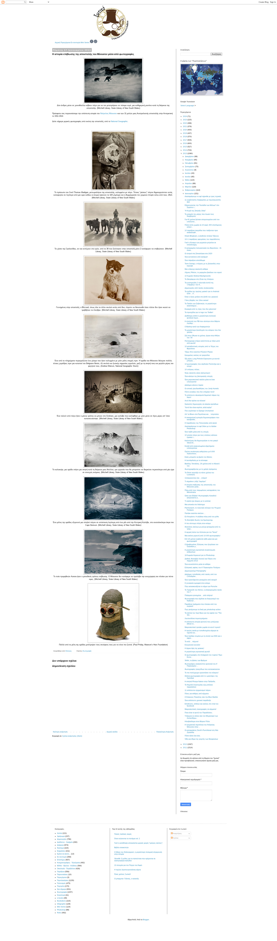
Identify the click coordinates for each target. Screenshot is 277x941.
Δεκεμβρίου (189, 156)
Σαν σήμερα (61, 889)
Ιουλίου (188, 173)
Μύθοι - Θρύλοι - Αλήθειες (67, 866)
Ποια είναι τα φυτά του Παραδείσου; (198, 713)
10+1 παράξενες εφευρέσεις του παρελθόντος (202, 239)
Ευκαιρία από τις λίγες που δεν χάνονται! (200, 309)
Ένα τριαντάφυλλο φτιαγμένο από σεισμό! (201, 580)
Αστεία (59, 833)
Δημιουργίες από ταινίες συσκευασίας (199, 288)
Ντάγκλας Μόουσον (108, 113)
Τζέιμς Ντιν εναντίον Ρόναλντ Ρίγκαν (199, 352)
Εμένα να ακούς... (64, 854)
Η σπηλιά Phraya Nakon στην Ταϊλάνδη (200, 682)
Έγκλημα (60, 848)
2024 (185, 116)
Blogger (146, 920)
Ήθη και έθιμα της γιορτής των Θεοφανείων (201, 739)
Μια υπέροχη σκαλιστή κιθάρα (196, 269)
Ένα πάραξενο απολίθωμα (195, 260)
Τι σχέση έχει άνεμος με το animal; (198, 501)
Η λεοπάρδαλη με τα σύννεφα (196, 460)
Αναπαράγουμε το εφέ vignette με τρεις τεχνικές (203, 196)
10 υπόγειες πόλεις (192, 370)
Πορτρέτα (60, 886)
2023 (185, 120)
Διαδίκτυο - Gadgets (65, 842)
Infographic (61, 904)
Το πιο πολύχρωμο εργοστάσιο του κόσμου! (201, 673)
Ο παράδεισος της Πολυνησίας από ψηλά (201, 423)
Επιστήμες (61, 860)
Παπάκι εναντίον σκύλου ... (195, 513)
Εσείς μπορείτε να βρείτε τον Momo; (198, 457)
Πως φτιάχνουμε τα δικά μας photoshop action (203, 610)
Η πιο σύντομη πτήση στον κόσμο (198, 523)
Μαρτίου (188, 187)
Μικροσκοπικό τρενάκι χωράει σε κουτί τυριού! (202, 627)
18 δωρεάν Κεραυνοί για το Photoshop (200, 555)
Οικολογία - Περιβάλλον (66, 869)
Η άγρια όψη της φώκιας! (194, 648)
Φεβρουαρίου (190, 190)
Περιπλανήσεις (62, 880)
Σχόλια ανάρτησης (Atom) (72, 736)
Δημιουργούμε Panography (195, 571)
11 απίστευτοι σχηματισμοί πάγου (198, 690)
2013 (185, 153)
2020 (185, 130)
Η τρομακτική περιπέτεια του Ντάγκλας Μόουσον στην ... (200, 726)
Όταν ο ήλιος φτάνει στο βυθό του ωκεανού (201, 297)
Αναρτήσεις (177, 834)
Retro (59, 913)
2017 (185, 140)
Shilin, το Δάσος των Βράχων (196, 660)
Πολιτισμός (61, 883)
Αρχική (57, 43)
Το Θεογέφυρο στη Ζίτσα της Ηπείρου (199, 279)
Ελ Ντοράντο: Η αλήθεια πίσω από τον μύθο (202, 517)
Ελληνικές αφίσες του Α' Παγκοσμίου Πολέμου (202, 568)
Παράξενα (61, 872)
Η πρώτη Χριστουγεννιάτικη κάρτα (127, 870)
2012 (185, 744)
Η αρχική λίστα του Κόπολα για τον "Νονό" (201, 532)
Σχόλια (175, 838)
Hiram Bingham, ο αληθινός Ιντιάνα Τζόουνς (202, 236)
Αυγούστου (189, 170)
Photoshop (61, 910)
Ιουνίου (188, 177)
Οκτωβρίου (189, 163)
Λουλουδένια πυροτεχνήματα (196, 618)
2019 (185, 133)
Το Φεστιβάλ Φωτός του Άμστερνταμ (199, 520)
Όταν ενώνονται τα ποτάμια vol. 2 (127, 839)
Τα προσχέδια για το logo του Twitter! (199, 312)
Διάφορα (60, 845)
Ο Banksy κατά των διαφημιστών (197, 327)
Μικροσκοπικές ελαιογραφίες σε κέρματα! (200, 709)
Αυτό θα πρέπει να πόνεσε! (195, 401)
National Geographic (119, 121)
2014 (185, 150)
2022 (185, 123)
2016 (185, 143)
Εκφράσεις (61, 851)
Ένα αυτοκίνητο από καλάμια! (196, 257)
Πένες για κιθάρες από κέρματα (197, 694)
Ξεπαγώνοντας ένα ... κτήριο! (196, 478)
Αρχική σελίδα (112, 732)
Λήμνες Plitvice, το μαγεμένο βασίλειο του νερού (203, 272)
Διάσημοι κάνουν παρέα (194, 385)
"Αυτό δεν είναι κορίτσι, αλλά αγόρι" (198, 407)
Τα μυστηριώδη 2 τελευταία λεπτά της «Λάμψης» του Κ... (199, 284)
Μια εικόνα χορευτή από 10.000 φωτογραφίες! (202, 536)
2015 (185, 147)
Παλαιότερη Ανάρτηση (165, 732)
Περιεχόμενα (65, 43)
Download (61, 895)
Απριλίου (188, 183)
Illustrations (61, 901)
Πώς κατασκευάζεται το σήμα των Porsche (201, 586)
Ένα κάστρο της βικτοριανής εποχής (199, 376)
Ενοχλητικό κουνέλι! (192, 645)
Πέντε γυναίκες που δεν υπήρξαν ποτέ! (199, 392)
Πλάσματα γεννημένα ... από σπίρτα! (199, 595)
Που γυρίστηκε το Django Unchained (199, 411)
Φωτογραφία (87, 651)
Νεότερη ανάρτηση (60, 732)
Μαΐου (187, 180)
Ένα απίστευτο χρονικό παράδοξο (198, 700)
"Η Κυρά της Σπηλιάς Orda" (195, 211)
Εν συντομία (75, 43)
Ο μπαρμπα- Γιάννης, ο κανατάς (126, 879)
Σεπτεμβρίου (190, 167)
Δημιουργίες (62, 839)
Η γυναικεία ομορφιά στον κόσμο (197, 583)
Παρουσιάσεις (62, 874)
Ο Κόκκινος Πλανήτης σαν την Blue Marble (201, 697)
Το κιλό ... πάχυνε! (191, 642)
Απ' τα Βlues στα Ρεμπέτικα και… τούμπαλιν (202, 414)
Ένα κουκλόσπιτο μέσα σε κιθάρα (197, 564)
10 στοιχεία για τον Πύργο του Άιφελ (128, 865)
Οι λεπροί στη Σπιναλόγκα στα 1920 (198, 254)
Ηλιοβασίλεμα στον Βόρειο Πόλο (197, 721)
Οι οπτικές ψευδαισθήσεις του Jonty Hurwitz (202, 389)
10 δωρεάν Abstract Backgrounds (198, 276)
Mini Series (85, 43)
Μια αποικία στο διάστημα (195, 505)
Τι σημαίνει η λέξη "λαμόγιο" (195, 481)
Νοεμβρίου (189, 160)
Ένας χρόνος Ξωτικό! (122, 874)
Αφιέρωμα (61, 836)
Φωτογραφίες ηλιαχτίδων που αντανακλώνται (202, 669)
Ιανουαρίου (189, 194)
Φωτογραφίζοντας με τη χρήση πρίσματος (201, 469)
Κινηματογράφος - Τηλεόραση (68, 863)
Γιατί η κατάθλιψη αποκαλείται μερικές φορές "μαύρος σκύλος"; (138, 843)
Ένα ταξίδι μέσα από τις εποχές (197, 432)
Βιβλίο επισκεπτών (121, 848)
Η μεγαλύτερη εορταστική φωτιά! (197, 652)
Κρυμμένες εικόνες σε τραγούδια (197, 355)
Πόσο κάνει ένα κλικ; (192, 736)
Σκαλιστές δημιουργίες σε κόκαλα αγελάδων (201, 404)
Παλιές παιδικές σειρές (123, 834)
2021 (185, 126)
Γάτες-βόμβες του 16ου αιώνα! (196, 300)
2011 (185, 748)
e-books (60, 898)
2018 (185, 137)
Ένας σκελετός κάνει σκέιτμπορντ (197, 373)
